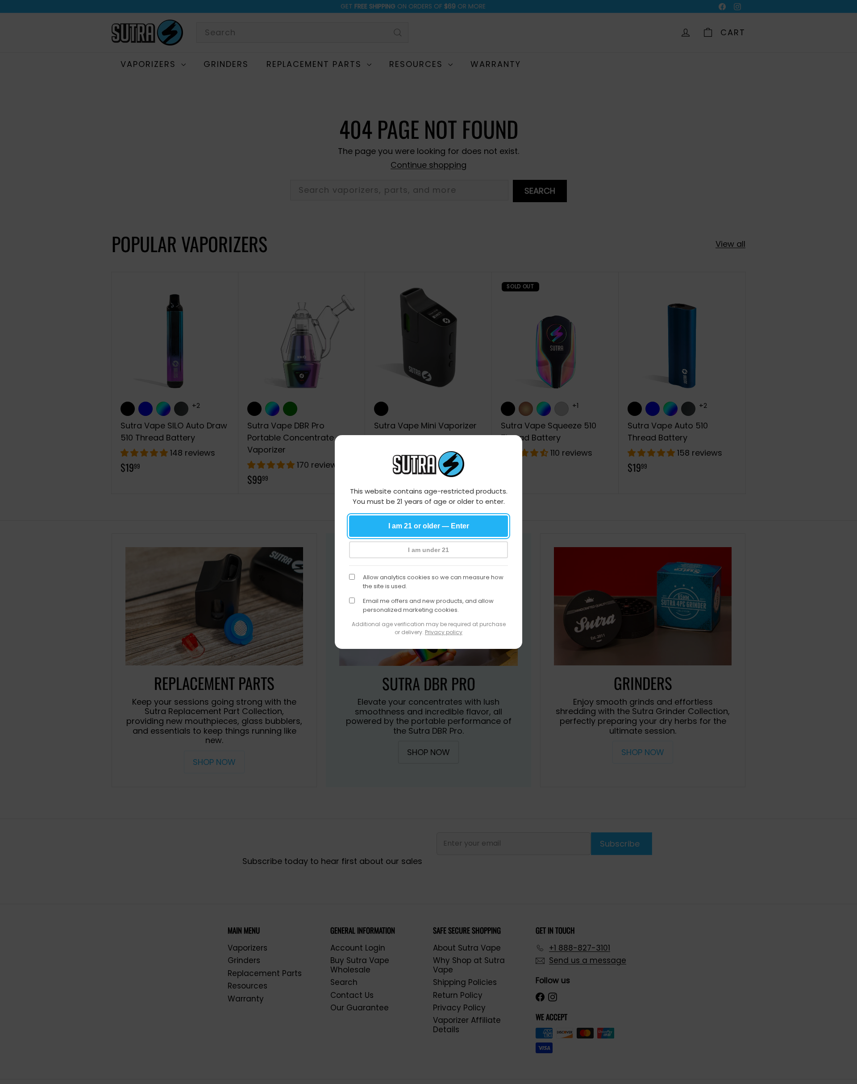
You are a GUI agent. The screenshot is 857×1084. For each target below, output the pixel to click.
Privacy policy (443, 632)
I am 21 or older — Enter (428, 526)
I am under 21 (428, 549)
